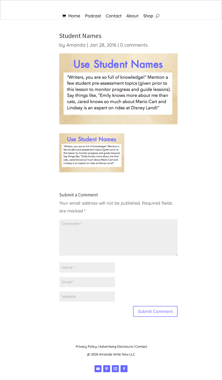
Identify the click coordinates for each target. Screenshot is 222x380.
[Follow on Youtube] (98, 368)
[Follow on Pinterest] (106, 368)
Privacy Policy (86, 346)
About (132, 16)
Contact (114, 16)
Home (74, 16)
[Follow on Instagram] (115, 368)
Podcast (93, 16)
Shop (148, 16)
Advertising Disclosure (116, 346)
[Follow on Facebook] (124, 368)
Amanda (76, 45)
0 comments (134, 45)
